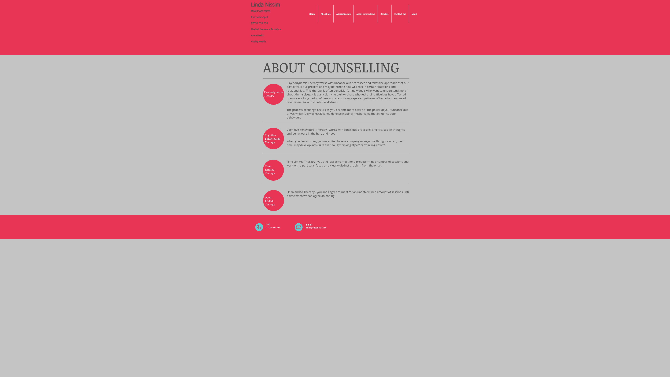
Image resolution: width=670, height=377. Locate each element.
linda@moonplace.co (316, 227)
